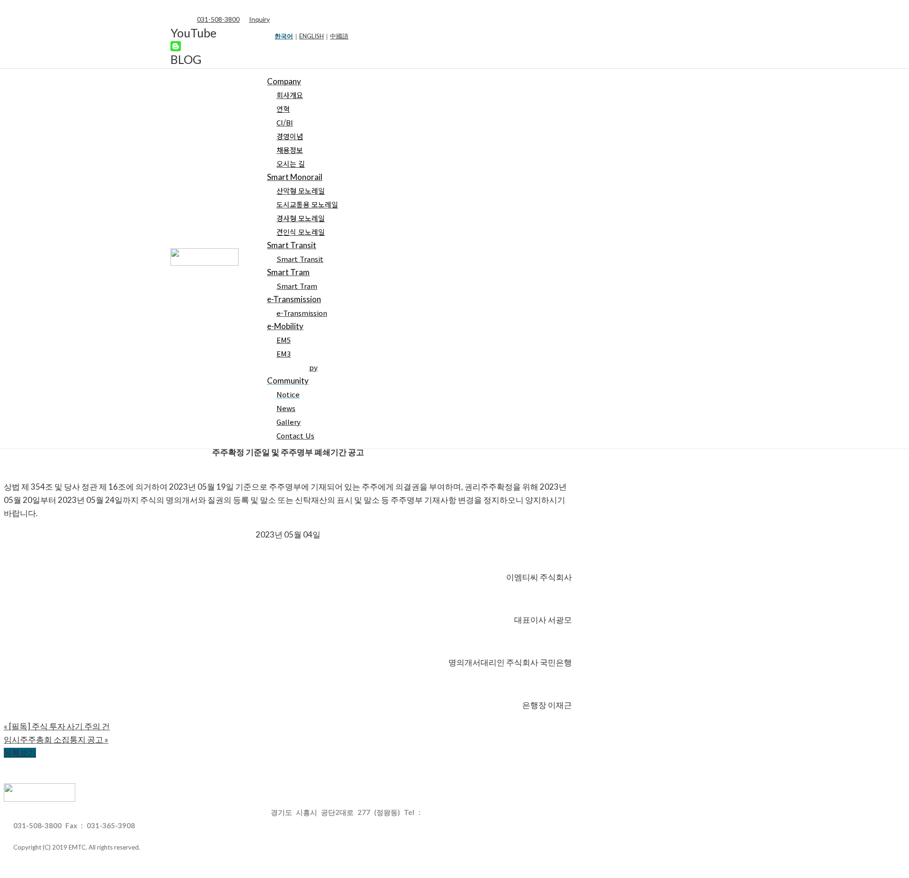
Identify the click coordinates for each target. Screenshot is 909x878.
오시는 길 (179, 812)
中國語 (339, 36)
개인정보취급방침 (111, 812)
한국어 (284, 36)
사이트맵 (232, 812)
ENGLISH (311, 36)
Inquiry (259, 19)
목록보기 (20, 753)
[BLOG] (175, 46)
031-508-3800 (218, 19)
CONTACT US (36, 812)
